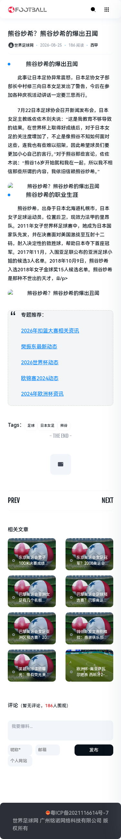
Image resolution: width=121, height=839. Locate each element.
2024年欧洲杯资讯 (42, 394)
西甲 (94, 45)
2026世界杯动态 (39, 362)
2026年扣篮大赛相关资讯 (50, 331)
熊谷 (63, 426)
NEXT (107, 500)
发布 (93, 750)
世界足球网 (24, 45)
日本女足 (47, 426)
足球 (31, 426)
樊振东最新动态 (39, 347)
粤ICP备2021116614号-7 (79, 813)
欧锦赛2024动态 (39, 378)
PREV (14, 500)
